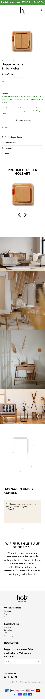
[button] (2, 10)
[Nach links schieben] (18, 528)
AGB (5, 633)
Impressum (7, 627)
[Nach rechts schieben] (27, 528)
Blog (5, 614)
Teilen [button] (6, 128)
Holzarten (7, 611)
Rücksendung (8, 636)
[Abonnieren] (38, 661)
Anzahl (4, 81)
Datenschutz (8, 630)
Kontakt (6, 617)
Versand (9, 77)
